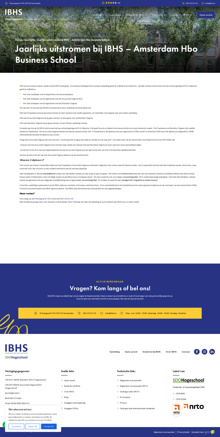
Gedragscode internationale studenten (137, 408)
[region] (33, 418)
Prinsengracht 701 (42, 198)
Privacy (123, 402)
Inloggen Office (71, 408)
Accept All (48, 426)
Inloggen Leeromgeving (74, 402)
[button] (111, 3)
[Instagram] (204, 352)
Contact (174, 15)
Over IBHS (157, 15)
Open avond (115, 15)
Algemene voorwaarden (130, 380)
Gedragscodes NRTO (130, 391)
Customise (16, 426)
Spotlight (29, 39)
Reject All (33, 426)
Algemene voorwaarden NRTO (134, 386)
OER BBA (180, 393)
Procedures (125, 397)
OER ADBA (181, 399)
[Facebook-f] (197, 352)
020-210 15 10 (66, 198)
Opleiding (96, 15)
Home (18, 39)
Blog (66, 397)
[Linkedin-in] (212, 352)
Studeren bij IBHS (135, 15)
